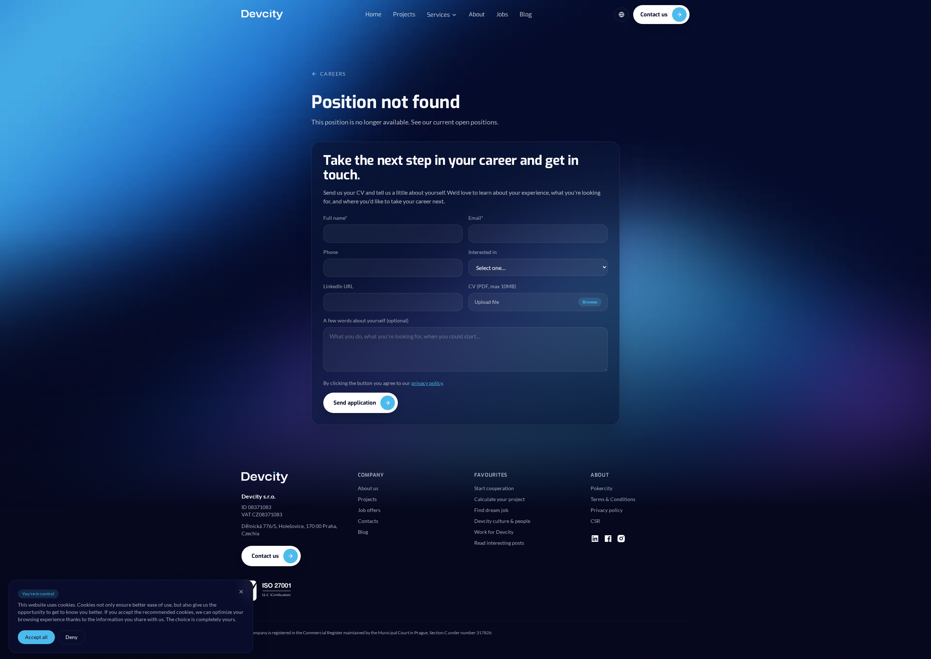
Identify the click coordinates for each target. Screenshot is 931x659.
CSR (595, 521)
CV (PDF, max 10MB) (492, 286)
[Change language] (621, 14)
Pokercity (601, 488)
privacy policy (427, 383)
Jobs (502, 14)
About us (368, 488)
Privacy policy (607, 510)
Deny (71, 637)
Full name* (335, 218)
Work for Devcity (494, 532)
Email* (475, 218)
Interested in (482, 252)
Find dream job (491, 510)
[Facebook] (608, 538)
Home (373, 14)
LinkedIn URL (338, 286)
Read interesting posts (499, 543)
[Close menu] (241, 592)
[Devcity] (262, 14)
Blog (526, 14)
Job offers (369, 510)
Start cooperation (494, 488)
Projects (404, 14)
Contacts (368, 521)
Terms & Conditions (613, 499)
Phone (330, 252)
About (477, 14)
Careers (333, 74)
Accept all (36, 637)
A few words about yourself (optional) (365, 320)
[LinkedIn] (595, 538)
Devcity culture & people (502, 521)
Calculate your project (499, 499)
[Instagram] (621, 538)
